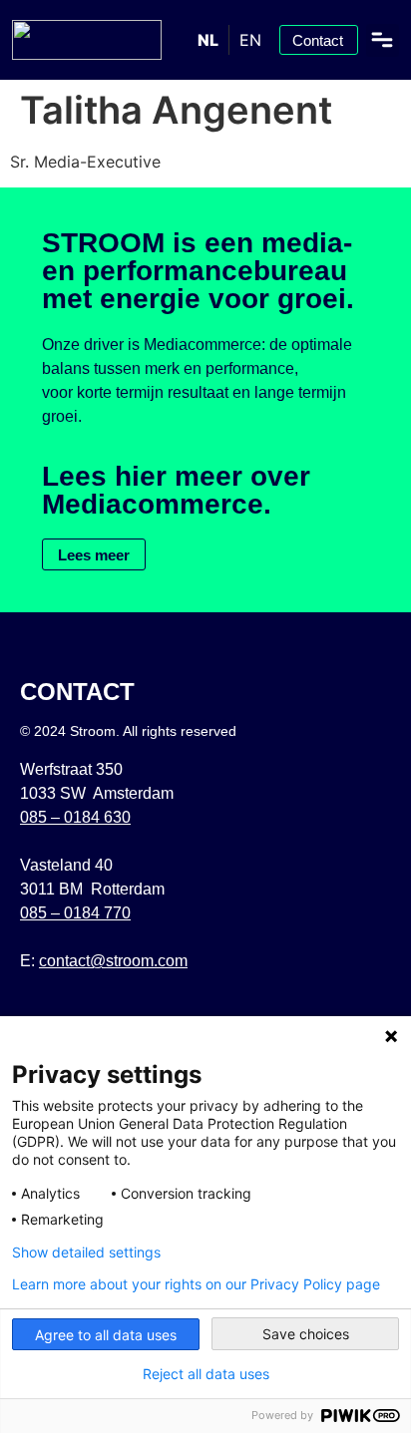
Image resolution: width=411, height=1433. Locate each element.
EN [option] (250, 40)
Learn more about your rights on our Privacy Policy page (196, 1284)
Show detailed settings (86, 1252)
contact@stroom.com (113, 960)
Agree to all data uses (106, 1334)
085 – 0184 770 (75, 912)
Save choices (305, 1333)
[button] (382, 40)
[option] (249, 40)
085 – (75, 817)
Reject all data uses (206, 1374)
